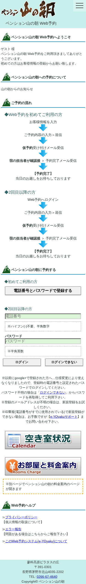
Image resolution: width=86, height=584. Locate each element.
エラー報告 (13, 529)
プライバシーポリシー (21, 517)
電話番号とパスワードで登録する (43, 290)
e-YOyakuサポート (64, 416)
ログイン (21, 362)
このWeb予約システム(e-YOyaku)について (36, 541)
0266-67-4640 (47, 576)
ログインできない (64, 362)
